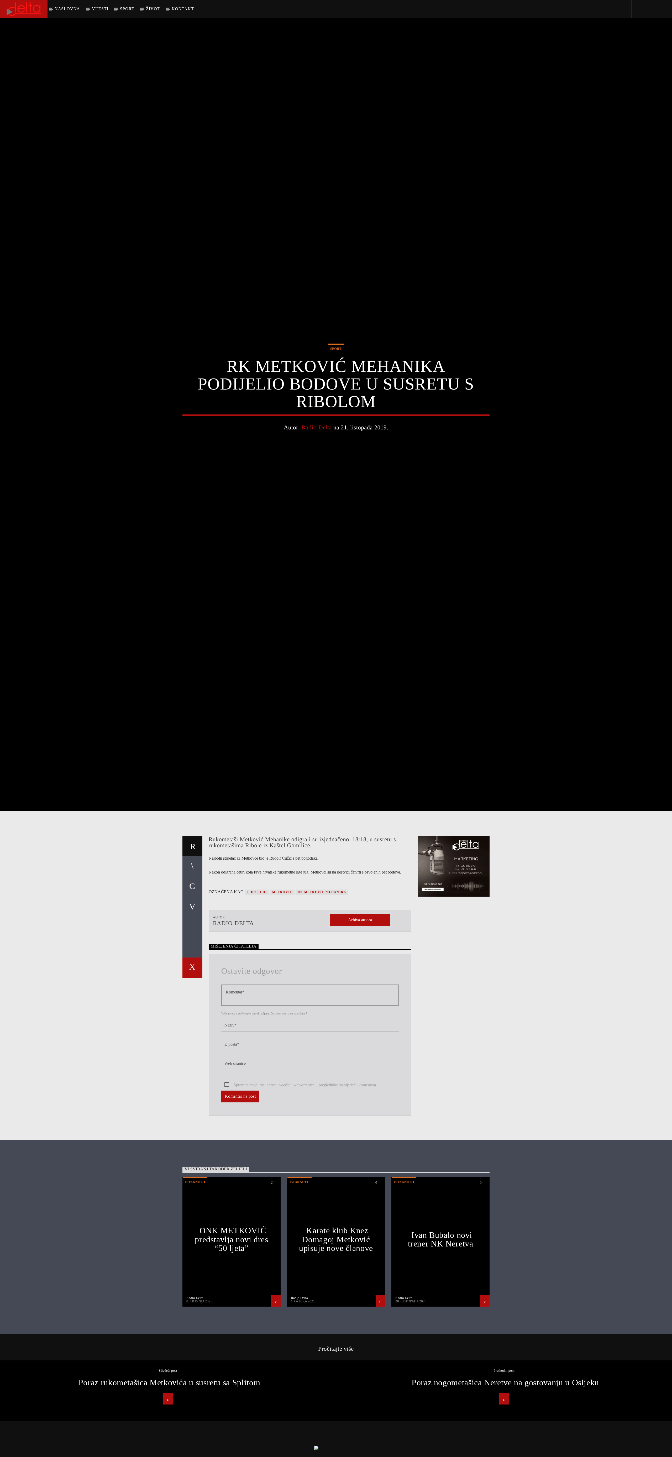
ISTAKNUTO (195, 1234)
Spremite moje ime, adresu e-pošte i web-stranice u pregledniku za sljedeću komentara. (305, 1136)
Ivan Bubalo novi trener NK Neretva (440, 1291)
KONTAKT (183, 9)
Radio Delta (317, 451)
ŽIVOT (153, 9)
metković (282, 944)
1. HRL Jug (257, 944)
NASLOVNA (67, 9)
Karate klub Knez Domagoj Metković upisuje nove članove (336, 1291)
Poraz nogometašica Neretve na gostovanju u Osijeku (505, 1434)
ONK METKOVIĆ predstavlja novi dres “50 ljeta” (231, 1291)
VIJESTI (100, 9)
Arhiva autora (360, 971)
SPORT (127, 9)
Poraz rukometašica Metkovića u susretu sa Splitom (169, 1434)
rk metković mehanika (322, 944)
